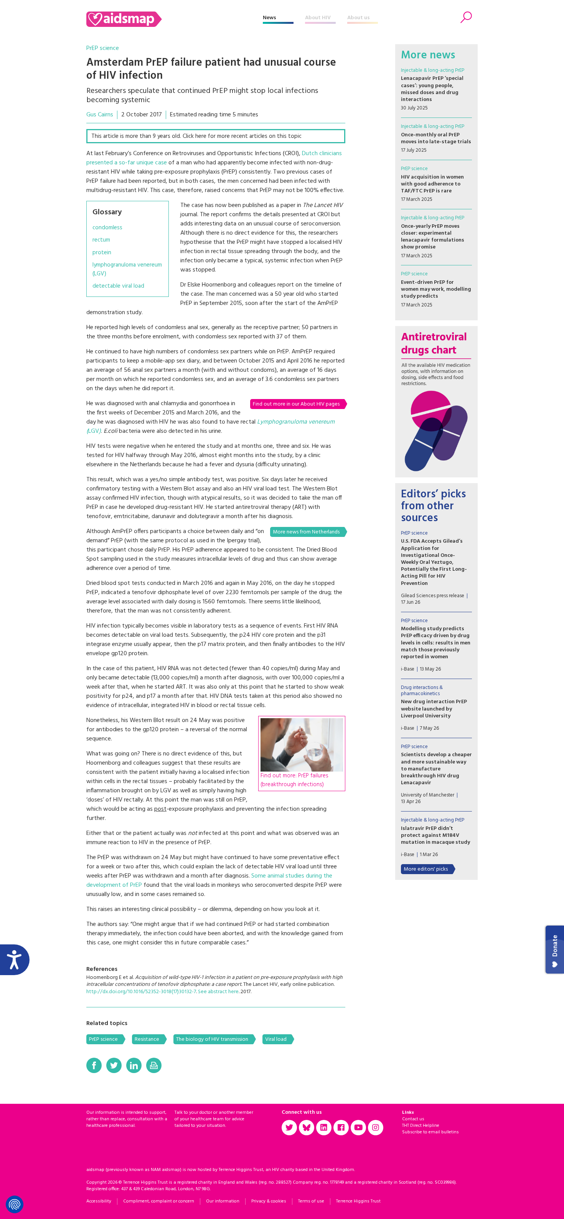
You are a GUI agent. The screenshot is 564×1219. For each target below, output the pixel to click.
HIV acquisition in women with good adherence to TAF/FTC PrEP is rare (432, 184)
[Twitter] (114, 1065)
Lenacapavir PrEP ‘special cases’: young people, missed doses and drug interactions (432, 89)
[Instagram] (375, 1127)
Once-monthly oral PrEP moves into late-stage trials (436, 138)
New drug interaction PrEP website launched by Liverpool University (434, 708)
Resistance (147, 1039)
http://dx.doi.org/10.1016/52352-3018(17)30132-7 (141, 991)
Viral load (276, 1039)
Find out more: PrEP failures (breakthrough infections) (294, 780)
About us (358, 17)
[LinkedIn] (134, 1065)
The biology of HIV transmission (212, 1039)
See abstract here (218, 991)
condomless (107, 228)
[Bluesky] (306, 1127)
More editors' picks (426, 869)
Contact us (413, 1119)
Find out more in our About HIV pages (296, 404)
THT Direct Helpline (420, 1126)
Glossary (107, 212)
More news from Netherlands (306, 532)
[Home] (174, 19)
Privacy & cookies (268, 1201)
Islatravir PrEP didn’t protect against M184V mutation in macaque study (435, 835)
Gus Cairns (99, 115)
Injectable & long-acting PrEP (432, 70)
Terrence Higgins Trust (358, 1201)
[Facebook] (94, 1065)
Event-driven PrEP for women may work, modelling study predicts (436, 289)
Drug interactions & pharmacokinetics (422, 691)
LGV (93, 431)
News (269, 17)
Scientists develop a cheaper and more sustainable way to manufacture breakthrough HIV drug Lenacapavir (436, 768)
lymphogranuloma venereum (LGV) (127, 269)
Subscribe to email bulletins (430, 1132)
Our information (222, 1201)
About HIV (318, 17)
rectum (101, 240)
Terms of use (311, 1201)
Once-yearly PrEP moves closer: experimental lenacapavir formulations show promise (432, 237)
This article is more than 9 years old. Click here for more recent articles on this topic (196, 136)
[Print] (154, 1065)
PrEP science (102, 48)
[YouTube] (358, 1127)
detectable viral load (118, 286)
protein (101, 252)
